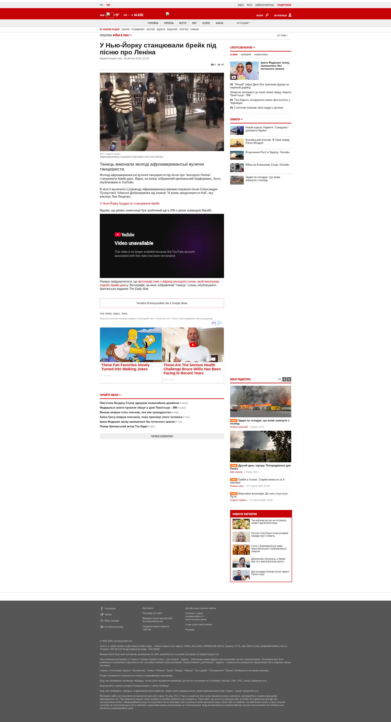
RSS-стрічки (112, 620)
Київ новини (236, 472)
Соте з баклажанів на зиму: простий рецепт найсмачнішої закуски (268, 549)
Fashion (126, 29)
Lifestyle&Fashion (241, 47)
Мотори (151, 29)
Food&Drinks (138, 29)
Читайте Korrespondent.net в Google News (162, 303)
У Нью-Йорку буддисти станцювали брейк (129, 203)
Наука (219, 23)
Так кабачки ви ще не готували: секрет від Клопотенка (269, 521)
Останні (234, 54)
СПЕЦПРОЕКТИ (284, 5)
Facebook (110, 608)
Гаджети (161, 29)
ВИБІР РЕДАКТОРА (240, 379)
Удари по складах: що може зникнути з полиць (263, 179)
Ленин (108, 313)
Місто (182, 23)
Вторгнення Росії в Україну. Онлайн (267, 152)
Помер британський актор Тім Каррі (127, 426)
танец (124, 313)
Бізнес (206, 23)
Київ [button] (102, 15)
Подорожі (172, 29)
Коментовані (261, 54)
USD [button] (126, 14)
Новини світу (237, 486)
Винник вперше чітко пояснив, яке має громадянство (139, 412)
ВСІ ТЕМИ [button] (281, 35)
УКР (108, 5)
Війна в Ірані (121, 35)
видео (116, 313)
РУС (101, 5)
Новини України (238, 500)
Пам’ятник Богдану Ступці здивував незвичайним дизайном (144, 402)
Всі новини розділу (110, 29)
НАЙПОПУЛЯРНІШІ (264, 5)
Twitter (108, 614)
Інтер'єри (183, 29)
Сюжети (235, 119)
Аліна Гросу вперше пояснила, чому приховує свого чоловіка (145, 417)
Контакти (148, 608)
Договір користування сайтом (200, 608)
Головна (153, 23)
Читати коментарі (162, 436)
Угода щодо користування (198, 624)
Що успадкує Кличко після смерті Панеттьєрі (270, 573)
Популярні (246, 54)
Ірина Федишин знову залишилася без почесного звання (141, 421)
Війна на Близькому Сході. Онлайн (267, 164)
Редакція (189, 629)
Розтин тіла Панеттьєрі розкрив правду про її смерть (269, 534)
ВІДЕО (241, 5)
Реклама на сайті (152, 613)
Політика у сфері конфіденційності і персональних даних (196, 616)
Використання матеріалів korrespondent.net (157, 620)
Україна (169, 23)
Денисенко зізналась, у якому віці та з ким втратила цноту (268, 560)
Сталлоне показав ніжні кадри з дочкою (258, 107)
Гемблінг (194, 29)
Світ (194, 23)
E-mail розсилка (114, 626)
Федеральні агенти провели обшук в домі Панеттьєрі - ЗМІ (143, 407)
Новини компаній (239, 427)
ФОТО (249, 5)
